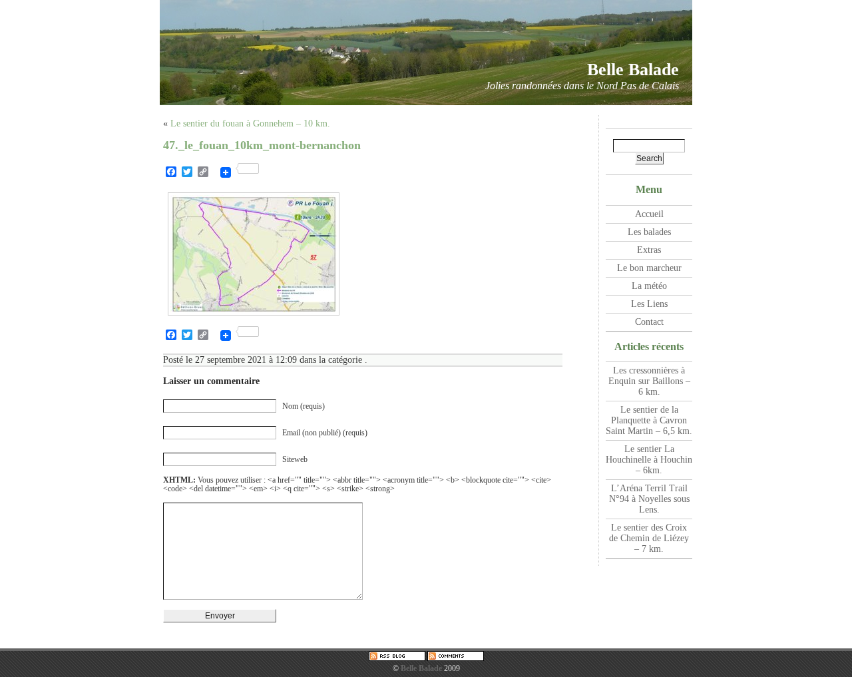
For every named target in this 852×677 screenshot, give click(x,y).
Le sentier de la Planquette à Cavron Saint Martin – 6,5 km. (649, 420)
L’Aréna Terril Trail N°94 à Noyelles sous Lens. (649, 499)
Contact (649, 322)
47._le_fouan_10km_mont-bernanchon (262, 145)
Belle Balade (633, 69)
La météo (649, 286)
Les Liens (649, 304)
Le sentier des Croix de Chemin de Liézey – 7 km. (649, 538)
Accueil (649, 214)
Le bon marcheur (649, 268)
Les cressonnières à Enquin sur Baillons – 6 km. (649, 381)
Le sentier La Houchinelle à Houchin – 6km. (649, 459)
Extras (649, 250)
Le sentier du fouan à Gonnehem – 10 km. (250, 123)
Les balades (649, 232)
